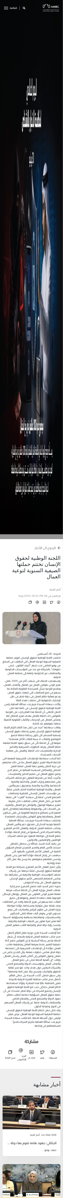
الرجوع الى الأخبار (45, 548)
